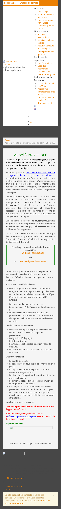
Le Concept (43, 11)
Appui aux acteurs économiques (46, 47)
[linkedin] (31, 122)
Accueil (8, 140)
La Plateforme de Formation (43, 79)
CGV (8, 489)
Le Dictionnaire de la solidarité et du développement (47, 100)
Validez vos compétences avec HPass (46, 92)
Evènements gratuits (47, 74)
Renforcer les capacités (41, 59)
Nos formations (45, 63)
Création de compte (29, 2)
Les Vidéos (43, 86)
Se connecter (10, 2)
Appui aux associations (43, 35)
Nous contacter (15, 478)
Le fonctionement (46, 83)
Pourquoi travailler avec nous (46, 15)
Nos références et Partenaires (46, 21)
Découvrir (39, 8)
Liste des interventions (44, 67)
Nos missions (41, 31)
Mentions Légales (14, 486)
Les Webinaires (44, 71)
